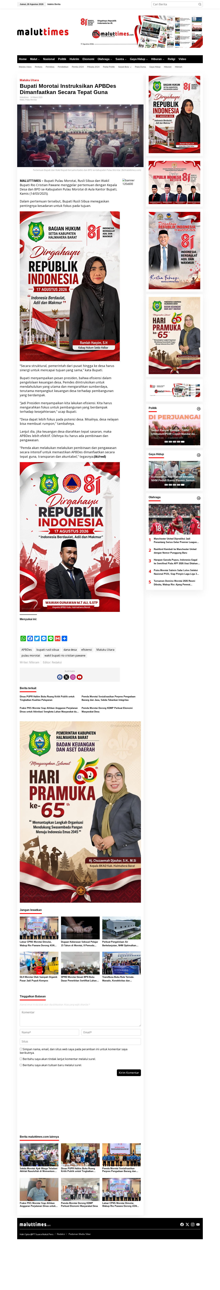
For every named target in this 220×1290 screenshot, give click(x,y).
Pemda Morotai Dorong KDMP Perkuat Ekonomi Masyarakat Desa (107, 710)
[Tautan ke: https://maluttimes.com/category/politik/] (199, 409)
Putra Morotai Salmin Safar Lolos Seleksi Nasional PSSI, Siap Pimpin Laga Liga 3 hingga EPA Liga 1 (176, 572)
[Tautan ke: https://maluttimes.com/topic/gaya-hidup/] (199, 455)
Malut (22, 100)
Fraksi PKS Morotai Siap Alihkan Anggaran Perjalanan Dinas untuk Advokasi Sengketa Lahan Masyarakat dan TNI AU (49, 710)
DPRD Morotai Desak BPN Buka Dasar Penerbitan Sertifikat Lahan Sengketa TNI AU (79, 979)
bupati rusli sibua (47, 650)
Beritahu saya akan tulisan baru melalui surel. (52, 1065)
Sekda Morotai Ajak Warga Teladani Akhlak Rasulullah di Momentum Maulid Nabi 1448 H (38, 1170)
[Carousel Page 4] (178, 442)
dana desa (70, 650)
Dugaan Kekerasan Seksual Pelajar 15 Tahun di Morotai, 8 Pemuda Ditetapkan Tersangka (79, 944)
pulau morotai (30, 655)
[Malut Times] (47, 31)
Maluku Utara (29, 80)
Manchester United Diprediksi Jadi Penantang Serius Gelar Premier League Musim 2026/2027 (175, 540)
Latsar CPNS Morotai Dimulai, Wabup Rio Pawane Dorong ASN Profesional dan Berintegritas (37, 944)
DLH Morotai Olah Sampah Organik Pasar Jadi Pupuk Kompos (38, 979)
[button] (200, 4)
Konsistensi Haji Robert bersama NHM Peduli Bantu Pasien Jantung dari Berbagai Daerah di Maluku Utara (173, 478)
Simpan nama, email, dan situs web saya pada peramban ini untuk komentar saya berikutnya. (73, 1051)
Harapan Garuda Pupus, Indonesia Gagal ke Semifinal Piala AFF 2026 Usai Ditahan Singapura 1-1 (176, 562)
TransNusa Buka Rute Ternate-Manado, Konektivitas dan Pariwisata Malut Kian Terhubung (120, 979)
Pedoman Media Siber (80, 1234)
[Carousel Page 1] (166, 442)
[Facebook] (60, 677)
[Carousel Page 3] (174, 442)
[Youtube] (79, 677)
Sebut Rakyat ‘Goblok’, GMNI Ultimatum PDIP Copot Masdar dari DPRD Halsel (173, 432)
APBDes (26, 650)
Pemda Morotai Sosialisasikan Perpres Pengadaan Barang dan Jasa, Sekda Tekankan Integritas (108, 698)
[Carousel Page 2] (170, 442)
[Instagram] (73, 677)
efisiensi (86, 650)
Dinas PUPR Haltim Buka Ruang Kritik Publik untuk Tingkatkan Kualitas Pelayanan (47, 698)
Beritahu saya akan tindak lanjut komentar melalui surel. (59, 1059)
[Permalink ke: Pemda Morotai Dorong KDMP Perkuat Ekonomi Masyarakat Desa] (80, 1189)
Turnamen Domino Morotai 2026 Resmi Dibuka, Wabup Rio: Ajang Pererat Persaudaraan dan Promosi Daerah (174, 583)
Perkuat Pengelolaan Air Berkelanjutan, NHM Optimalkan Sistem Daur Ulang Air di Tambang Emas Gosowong (120, 944)
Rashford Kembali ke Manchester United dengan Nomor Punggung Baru (175, 551)
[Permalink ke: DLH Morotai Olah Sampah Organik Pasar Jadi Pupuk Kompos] (39, 962)
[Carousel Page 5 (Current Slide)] (182, 442)
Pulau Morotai (31, 100)
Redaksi (61, 1234)
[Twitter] (66, 677)
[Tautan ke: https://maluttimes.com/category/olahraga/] (199, 498)
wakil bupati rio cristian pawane (65, 655)
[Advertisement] (80, 1107)
